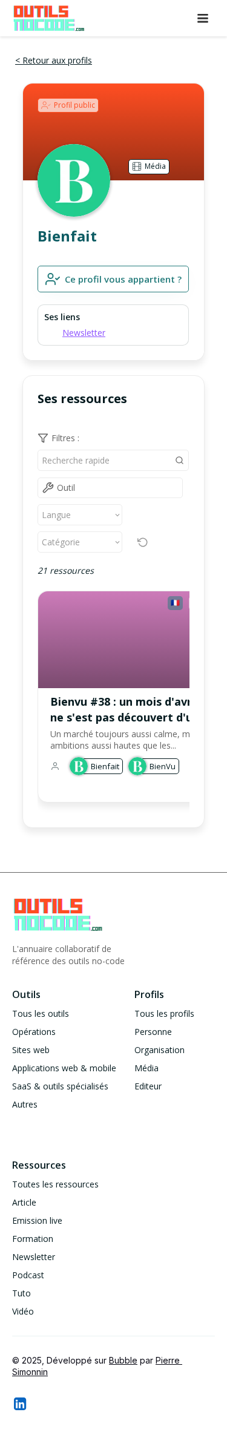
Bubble (123, 1360)
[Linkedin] (19, 1403)
